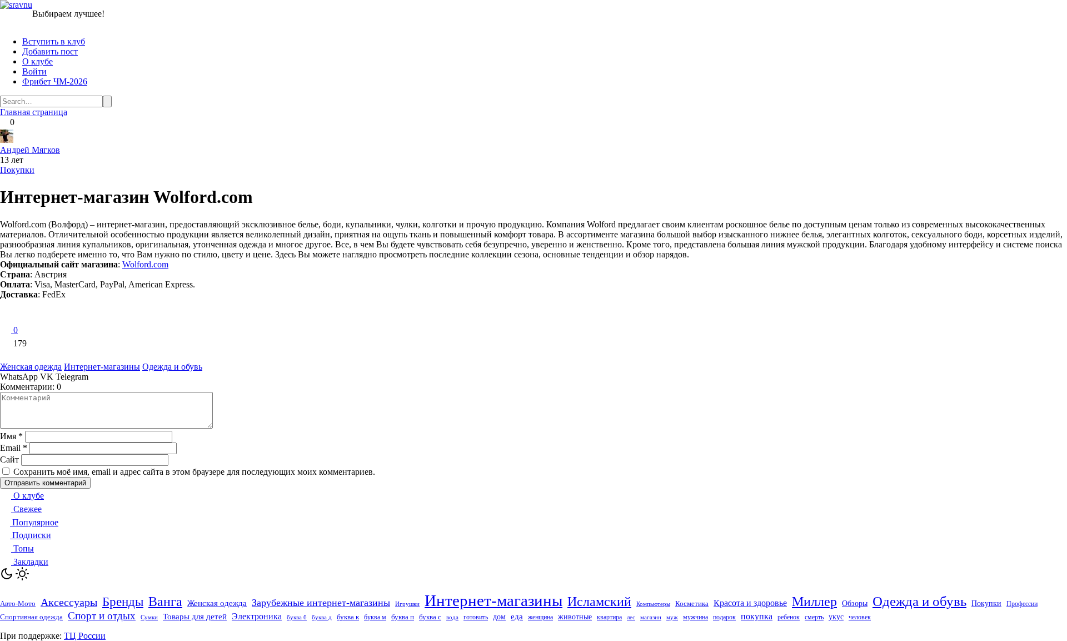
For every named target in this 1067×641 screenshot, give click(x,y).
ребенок (788, 617)
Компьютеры (653, 603)
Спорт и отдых (102, 616)
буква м (375, 617)
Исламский (599, 601)
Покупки (17, 170)
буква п (402, 617)
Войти (34, 71)
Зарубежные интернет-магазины (321, 602)
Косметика (692, 603)
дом (499, 617)
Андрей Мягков (30, 150)
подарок (724, 617)
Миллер (814, 601)
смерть (814, 617)
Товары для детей (195, 616)
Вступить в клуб (53, 41)
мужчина (695, 617)
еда (517, 616)
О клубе (37, 61)
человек (860, 617)
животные (575, 616)
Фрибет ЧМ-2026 (54, 81)
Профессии (1022, 604)
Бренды (122, 601)
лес (631, 617)
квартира (609, 617)
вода (452, 617)
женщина (540, 617)
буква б (297, 617)
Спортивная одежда (31, 617)
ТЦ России (85, 635)
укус (836, 617)
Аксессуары (69, 602)
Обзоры (854, 603)
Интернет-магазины (102, 366)
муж (672, 617)
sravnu (20, 4)
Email (13, 448)
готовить (475, 617)
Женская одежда (31, 366)
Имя (11, 436)
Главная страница (33, 112)
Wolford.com (145, 264)
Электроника (257, 616)
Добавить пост (50, 51)
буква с (430, 617)
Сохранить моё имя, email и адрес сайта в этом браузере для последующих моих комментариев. (194, 471)
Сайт (9, 459)
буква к (348, 617)
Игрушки (407, 603)
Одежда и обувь (172, 366)
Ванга (165, 601)
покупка (756, 616)
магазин (650, 617)
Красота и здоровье (750, 603)
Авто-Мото (18, 603)
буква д (322, 617)
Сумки (149, 617)
